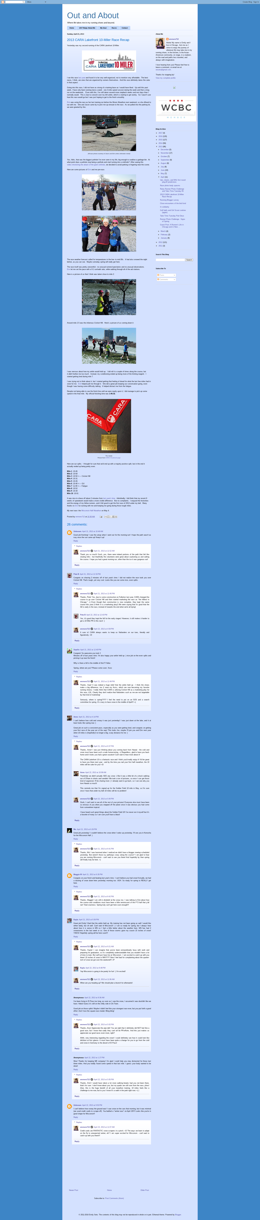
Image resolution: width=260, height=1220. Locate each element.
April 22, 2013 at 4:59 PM (104, 629)
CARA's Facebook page (113, 457)
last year (81, 78)
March (163, 231)
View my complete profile (166, 78)
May (163, 173)
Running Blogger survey (169, 200)
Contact (125, 28)
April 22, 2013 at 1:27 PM (94, 1058)
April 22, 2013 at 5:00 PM (104, 799)
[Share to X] (111, 516)
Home (71, 28)
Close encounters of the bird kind (173, 203)
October (164, 156)
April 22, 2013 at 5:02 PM (104, 1024)
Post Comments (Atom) (114, 1198)
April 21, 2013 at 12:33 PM (90, 574)
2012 (161, 242)
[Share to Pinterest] (116, 516)
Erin (68, 102)
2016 (161, 136)
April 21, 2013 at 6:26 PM (87, 829)
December (165, 150)
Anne (76, 717)
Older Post (145, 1190)
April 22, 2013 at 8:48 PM (95, 968)
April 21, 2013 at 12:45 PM (104, 594)
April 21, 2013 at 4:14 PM (89, 717)
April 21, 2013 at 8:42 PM (104, 896)
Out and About (93, 15)
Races (114, 28)
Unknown (77, 531)
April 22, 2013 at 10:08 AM (95, 772)
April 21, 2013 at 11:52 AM (104, 551)
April (163, 177)
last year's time (109, 498)
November (165, 153)
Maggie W (78, 874)
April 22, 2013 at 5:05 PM (104, 1079)
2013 (161, 147)
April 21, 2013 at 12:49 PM (104, 681)
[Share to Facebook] (113, 516)
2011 (161, 246)
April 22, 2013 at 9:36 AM (94, 998)
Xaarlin (76, 650)
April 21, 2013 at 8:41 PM (104, 849)
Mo (75, 829)
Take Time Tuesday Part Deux (172, 216)
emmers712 (85, 551)
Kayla (76, 920)
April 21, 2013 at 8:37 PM (104, 746)
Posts (161, 275)
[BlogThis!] (108, 516)
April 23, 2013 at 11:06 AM (104, 979)
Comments (163, 279)
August (164, 163)
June (163, 170)
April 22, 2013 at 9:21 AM (104, 946)
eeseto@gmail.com (163, 70)
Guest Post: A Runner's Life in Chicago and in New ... (172, 226)
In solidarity (164, 207)
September (165, 160)
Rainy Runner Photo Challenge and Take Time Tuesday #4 (172, 190)
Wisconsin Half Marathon (91, 511)
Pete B (76, 574)
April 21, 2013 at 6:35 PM (93, 874)
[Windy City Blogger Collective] (176, 121)
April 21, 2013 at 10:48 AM (92, 531)
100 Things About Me (87, 28)
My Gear (103, 28)
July (163, 167)
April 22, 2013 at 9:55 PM (92, 1105)
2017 (161, 133)
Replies (79, 546)
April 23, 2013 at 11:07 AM (104, 1127)
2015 (161, 140)
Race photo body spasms (170, 186)
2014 (161, 143)
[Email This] (105, 516)
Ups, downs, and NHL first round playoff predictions (173, 181)
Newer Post (73, 1190)
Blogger (178, 1215)
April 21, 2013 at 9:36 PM (89, 920)
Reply (76, 541)
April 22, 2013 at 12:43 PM (96, 615)
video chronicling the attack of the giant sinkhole (86, 165)
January (164, 238)
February (164, 235)
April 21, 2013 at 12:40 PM (90, 650)
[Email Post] (101, 517)
